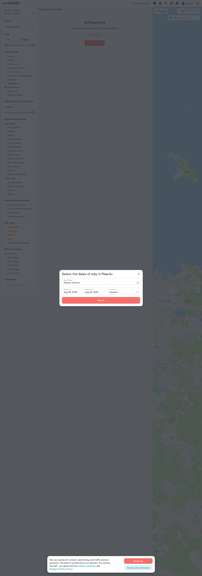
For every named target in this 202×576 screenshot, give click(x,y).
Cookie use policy (87, 565)
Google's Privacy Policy (61, 569)
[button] (137, 282)
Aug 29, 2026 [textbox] (70, 292)
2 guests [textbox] (113, 292)
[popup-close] (139, 274)
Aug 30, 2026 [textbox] (91, 292)
